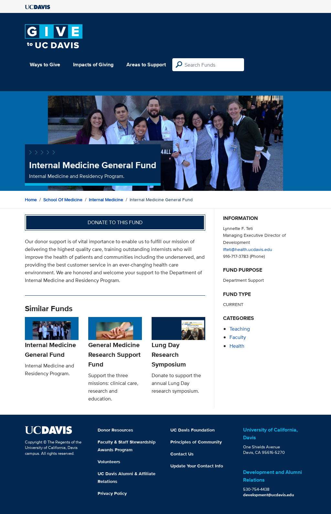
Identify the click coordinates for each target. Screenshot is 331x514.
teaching (240, 329)
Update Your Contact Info (196, 466)
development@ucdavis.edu (268, 495)
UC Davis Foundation (192, 430)
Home (31, 199)
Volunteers (109, 461)
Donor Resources (115, 430)
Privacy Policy (112, 493)
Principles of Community (196, 442)
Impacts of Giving (93, 64)
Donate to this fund (115, 222)
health (237, 346)
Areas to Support (146, 64)
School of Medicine (62, 199)
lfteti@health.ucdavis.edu (247, 249)
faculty (238, 337)
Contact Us (182, 454)
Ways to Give (45, 64)
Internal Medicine (106, 199)
